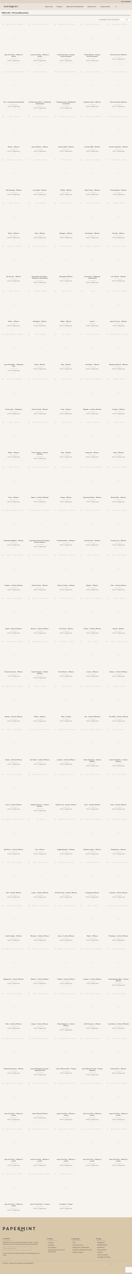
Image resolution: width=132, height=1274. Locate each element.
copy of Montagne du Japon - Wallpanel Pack (39, 1069)
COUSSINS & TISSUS (103, 1257)
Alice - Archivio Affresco (92, 805)
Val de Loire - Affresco (13, 276)
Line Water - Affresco (92, 364)
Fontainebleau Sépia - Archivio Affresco (118, 980)
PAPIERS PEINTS (102, 1245)
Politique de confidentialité (81, 1247)
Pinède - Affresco (66, 190)
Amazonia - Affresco (92, 453)
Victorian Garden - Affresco (13, 672)
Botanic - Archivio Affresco (40, 979)
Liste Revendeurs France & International (56, 1251)
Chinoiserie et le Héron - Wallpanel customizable (40, 277)
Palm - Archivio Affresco (14, 1024)
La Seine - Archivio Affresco (66, 760)
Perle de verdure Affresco (118, 102)
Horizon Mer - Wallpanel (13, 409)
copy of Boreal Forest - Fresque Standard (92, 1069)
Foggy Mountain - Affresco (66, 849)
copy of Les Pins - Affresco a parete (13, 55)
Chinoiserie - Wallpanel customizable (92, 277)
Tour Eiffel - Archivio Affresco (118, 717)
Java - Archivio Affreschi (92, 717)
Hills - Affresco (66, 364)
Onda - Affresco (39, 364)
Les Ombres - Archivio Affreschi (118, 1024)
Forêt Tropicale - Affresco (92, 1024)
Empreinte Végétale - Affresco (13, 541)
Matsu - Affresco (66, 321)
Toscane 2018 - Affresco (92, 147)
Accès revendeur (126, 1)
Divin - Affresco (66, 453)
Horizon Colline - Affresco (66, 585)
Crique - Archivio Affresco (39, 893)
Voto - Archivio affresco (118, 585)
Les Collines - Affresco (118, 276)
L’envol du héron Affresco (118, 55)
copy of (92, 321)
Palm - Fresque (66, 717)
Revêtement (101, 1247)
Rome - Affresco (13, 233)
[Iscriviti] (28, 1248)
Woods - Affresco (118, 629)
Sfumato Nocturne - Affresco (118, 364)
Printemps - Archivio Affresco (118, 936)
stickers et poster (102, 1255)
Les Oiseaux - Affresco (92, 233)
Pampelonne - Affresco (118, 849)
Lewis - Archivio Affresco (118, 805)
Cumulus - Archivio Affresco (92, 979)
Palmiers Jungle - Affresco (92, 849)
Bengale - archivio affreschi (92, 409)
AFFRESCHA (101, 1243)
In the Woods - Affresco (66, 672)
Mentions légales (78, 1252)
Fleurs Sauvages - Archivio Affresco (92, 760)
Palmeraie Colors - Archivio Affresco (40, 805)
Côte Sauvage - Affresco (14, 190)
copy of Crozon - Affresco (118, 321)
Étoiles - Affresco (39, 717)
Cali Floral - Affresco (66, 629)
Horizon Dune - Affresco (40, 585)
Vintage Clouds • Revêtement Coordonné (66, 103)
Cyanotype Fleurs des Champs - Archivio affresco (39, 541)
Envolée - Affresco (118, 233)
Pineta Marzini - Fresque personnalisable (92, 55)
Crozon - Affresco (92, 672)
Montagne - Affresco (40, 321)
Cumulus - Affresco (118, 409)
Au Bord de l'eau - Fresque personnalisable (66, 55)
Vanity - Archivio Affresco (13, 760)
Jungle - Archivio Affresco (39, 1024)
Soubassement (101, 1250)
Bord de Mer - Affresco (118, 497)
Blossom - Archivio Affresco (40, 936)
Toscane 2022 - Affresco (66, 147)
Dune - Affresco (13, 497)
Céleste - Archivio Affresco (66, 979)
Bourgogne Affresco (66, 276)
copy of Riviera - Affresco (40, 147)
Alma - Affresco (40, 233)
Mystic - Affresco (13, 453)
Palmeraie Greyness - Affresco (14, 1069)
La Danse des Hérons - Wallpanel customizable (40, 103)
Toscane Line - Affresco (118, 541)
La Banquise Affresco (92, 893)
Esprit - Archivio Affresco (13, 629)
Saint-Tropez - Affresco (92, 190)
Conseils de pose (78, 1245)
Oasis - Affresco (118, 453)
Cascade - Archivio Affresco (118, 893)
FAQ (74, 1243)
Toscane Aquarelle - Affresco (118, 147)
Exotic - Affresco (13, 321)
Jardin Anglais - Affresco (14, 936)
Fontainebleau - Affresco (118, 190)
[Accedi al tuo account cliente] (124, 7)
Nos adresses (52, 1247)
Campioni (100, 1252)
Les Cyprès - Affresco (40, 190)
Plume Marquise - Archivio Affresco (66, 1025)
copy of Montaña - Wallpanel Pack (13, 365)
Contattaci (51, 1245)
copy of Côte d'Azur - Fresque (39, 1204)
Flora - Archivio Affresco (14, 805)
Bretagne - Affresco (66, 233)
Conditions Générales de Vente (82, 1250)
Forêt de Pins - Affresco (118, 1069)
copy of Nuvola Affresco (40, 1113)
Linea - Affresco (66, 409)
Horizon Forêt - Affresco (40, 409)
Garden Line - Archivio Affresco (66, 805)
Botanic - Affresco (92, 585)
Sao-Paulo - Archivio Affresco (40, 760)
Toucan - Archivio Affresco (92, 629)
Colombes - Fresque (66, 1204)
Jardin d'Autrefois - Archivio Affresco (118, 760)
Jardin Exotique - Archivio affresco (39, 672)
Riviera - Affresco (13, 147)
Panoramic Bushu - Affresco (92, 497)
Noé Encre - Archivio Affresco (13, 849)
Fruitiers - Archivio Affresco (14, 585)
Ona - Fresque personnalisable (13, 102)
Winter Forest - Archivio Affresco (66, 893)
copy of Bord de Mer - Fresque (66, 1069)
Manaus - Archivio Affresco (118, 672)
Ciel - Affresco (40, 849)
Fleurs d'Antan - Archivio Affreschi (40, 453)
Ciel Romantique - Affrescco (66, 541)
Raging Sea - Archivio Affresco (13, 979)
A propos (51, 1243)
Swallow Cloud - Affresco (92, 102)
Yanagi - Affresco (66, 497)
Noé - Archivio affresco (13, 893)
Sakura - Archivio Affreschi (40, 497)
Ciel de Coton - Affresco (92, 541)
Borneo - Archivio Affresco (40, 629)
